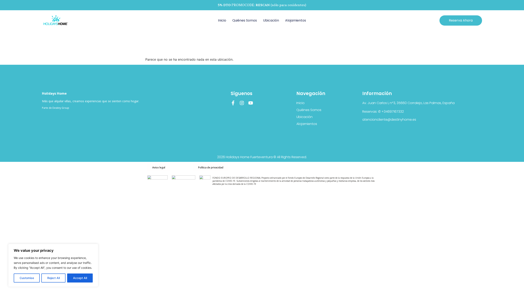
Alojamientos (295, 20)
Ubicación (271, 20)
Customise (27, 278)
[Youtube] (250, 103)
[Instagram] (241, 103)
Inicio (222, 20)
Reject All (53, 278)
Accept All (80, 278)
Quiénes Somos (244, 20)
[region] (53, 265)
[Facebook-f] (233, 103)
